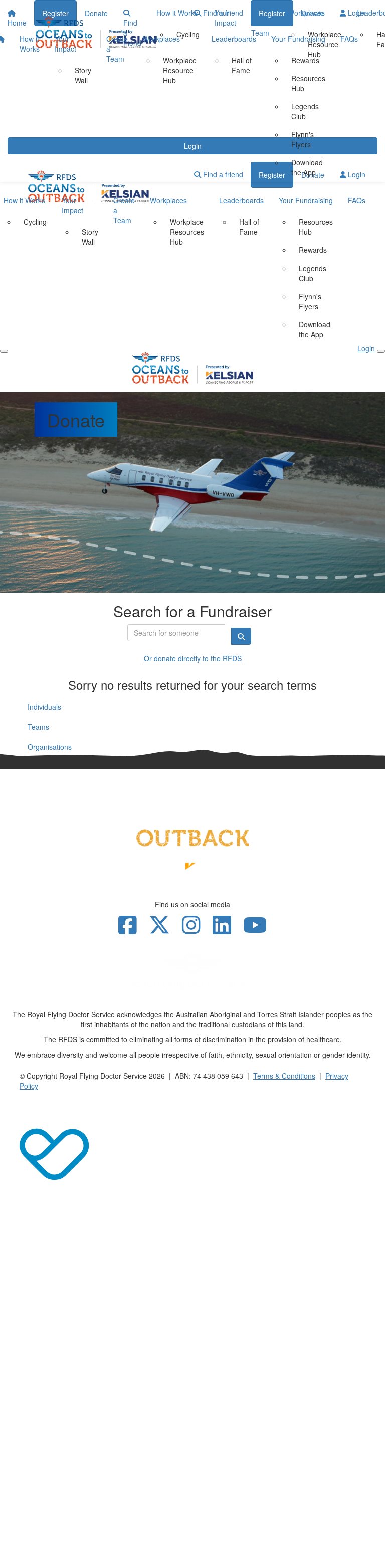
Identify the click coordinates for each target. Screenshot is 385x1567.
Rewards (305, 60)
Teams (38, 727)
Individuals (44, 707)
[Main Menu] (4, 351)
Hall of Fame (242, 65)
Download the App (307, 167)
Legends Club (305, 111)
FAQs (349, 39)
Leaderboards (234, 39)
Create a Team (117, 49)
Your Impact (65, 44)
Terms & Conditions (284, 1076)
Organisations (50, 747)
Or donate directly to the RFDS (193, 658)
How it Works (30, 44)
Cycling (35, 222)
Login (355, 13)
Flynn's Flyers (302, 139)
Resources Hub (308, 83)
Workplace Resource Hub (180, 70)
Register (272, 13)
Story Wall (83, 75)
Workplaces (161, 39)
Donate (312, 13)
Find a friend (222, 13)
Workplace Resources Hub (187, 232)
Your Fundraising (298, 39)
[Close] (381, 351)
